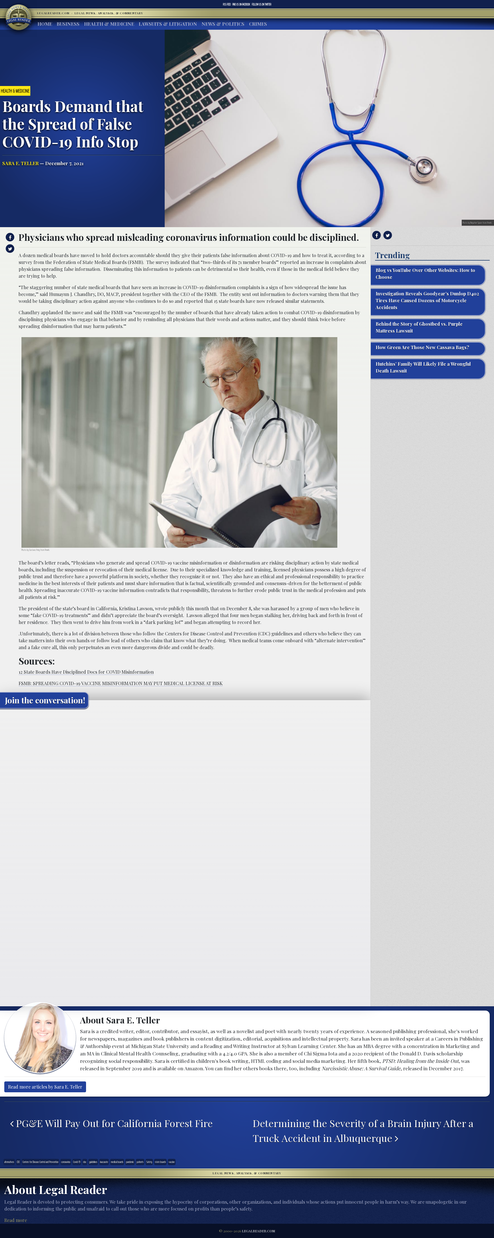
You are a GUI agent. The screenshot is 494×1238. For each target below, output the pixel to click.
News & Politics (223, 24)
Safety (149, 1161)
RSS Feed (227, 4)
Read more (15, 1220)
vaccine (172, 1161)
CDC (18, 1161)
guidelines (93, 1161)
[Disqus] (185, 784)
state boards (160, 1161)
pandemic (130, 1161)
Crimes (258, 24)
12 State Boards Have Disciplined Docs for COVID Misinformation (86, 672)
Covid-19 (76, 1161)
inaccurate (104, 1161)
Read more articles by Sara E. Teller (45, 1087)
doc (84, 1161)
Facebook (241, 4)
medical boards (117, 1161)
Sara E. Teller (20, 163)
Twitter (261, 4)
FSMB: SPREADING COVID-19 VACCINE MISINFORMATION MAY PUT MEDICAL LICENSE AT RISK (121, 683)
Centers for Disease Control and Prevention (40, 1161)
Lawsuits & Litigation (168, 24)
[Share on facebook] (9, 237)
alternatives (9, 1161)
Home (44, 24)
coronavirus (65, 1161)
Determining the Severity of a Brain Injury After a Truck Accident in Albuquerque (363, 1131)
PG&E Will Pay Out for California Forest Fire (113, 1123)
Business (68, 24)
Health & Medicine (109, 24)
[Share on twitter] (9, 248)
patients (140, 1161)
